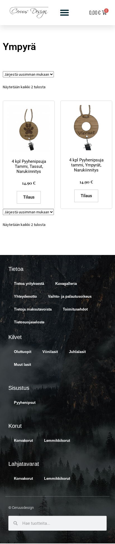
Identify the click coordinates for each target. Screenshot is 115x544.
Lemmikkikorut (57, 440)
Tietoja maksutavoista (33, 309)
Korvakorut (23, 440)
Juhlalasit (77, 352)
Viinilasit (50, 352)
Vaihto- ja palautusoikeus (70, 296)
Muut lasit (22, 364)
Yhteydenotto (25, 296)
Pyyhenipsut (24, 402)
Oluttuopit (22, 352)
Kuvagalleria (66, 283)
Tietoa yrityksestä (29, 283)
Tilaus (29, 197)
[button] (64, 13)
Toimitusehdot (75, 309)
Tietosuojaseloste (29, 322)
